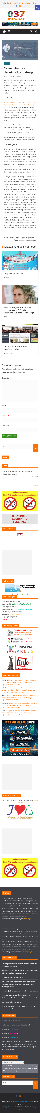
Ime (4, 406)
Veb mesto (6, 425)
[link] (37, 7)
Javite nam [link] (5, 1042)
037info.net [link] (17, 77)
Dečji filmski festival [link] (13, 273)
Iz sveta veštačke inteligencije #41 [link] (13, 1002)
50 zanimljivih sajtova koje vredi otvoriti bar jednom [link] (20, 991)
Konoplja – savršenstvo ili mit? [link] (12, 977)
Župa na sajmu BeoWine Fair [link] (26, 240)
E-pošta (5, 415)
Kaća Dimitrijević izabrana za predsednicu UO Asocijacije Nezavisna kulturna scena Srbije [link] (19, 310)
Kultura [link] (7, 63)
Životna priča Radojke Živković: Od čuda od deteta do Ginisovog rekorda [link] (23, 4)
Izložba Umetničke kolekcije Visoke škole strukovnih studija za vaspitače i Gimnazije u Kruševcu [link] (20, 104)
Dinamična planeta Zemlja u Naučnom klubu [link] (17, 347)
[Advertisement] (17, 562)
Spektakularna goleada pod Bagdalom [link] (18, 237)
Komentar (6, 378)
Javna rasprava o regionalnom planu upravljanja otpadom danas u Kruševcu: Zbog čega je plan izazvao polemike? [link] (18, 984)
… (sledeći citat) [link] (35, 485)
